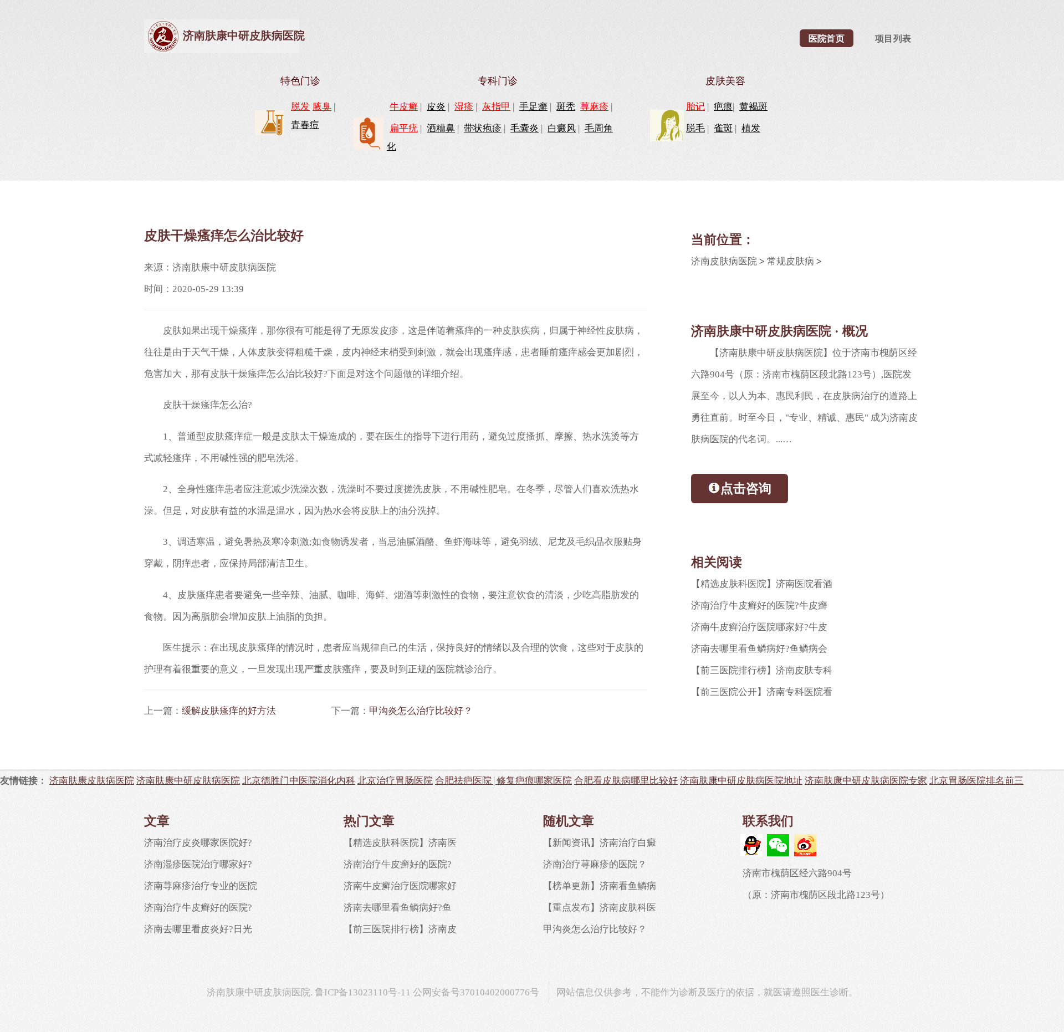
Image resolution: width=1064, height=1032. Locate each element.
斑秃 (565, 106)
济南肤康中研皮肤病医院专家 (866, 779)
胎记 (695, 106)
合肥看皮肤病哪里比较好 (626, 779)
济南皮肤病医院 (724, 261)
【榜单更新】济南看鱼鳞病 (599, 886)
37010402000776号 (499, 992)
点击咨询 (745, 488)
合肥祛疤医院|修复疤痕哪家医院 (503, 779)
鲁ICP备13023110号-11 (363, 992)
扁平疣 (404, 128)
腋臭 (322, 106)
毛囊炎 (524, 128)
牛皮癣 (404, 106)
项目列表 (893, 38)
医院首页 (827, 38)
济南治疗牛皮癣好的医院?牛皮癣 (759, 605)
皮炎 (436, 106)
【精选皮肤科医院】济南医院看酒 (761, 584)
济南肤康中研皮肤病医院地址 (741, 779)
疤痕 (723, 106)
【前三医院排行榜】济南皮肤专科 (761, 670)
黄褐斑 (753, 106)
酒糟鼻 (441, 128)
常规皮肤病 (790, 261)
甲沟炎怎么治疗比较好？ (421, 711)
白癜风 (562, 128)
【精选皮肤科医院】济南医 (400, 842)
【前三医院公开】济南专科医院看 (761, 692)
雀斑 (723, 128)
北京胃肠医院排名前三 (976, 779)
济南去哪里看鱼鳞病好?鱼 (398, 907)
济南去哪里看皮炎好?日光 (198, 929)
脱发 (300, 106)
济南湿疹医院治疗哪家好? (198, 864)
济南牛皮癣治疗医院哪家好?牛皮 (759, 627)
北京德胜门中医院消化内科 (298, 779)
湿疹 (463, 106)
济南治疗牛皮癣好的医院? (198, 907)
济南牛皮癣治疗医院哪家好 (400, 886)
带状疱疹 (483, 128)
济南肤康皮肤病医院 (91, 779)
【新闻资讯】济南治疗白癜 (599, 842)
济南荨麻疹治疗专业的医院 (200, 886)
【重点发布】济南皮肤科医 (599, 907)
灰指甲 (496, 106)
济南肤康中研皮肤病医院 (244, 35)
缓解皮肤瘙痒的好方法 (229, 711)
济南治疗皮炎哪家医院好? (198, 842)
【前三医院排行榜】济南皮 (400, 929)
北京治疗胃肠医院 (395, 779)
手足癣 (533, 106)
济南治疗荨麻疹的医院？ (595, 864)
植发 (750, 128)
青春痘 (305, 125)
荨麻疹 (594, 106)
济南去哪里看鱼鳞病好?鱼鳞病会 (759, 648)
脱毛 (695, 128)
